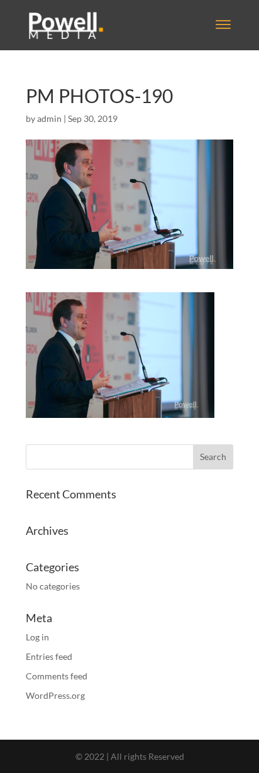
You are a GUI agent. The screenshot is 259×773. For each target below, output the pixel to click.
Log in (37, 637)
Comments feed (56, 676)
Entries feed (49, 656)
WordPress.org (55, 695)
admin (49, 118)
